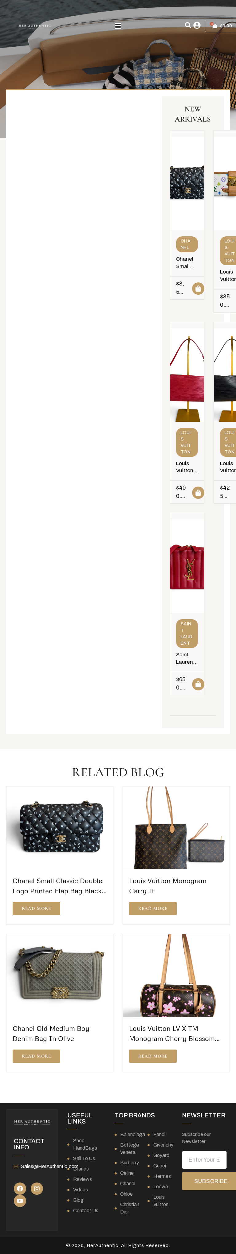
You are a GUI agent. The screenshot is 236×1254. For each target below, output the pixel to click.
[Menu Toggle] (118, 26)
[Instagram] (37, 1188)
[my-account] (197, 25)
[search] (188, 25)
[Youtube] (20, 1201)
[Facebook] (20, 1188)
